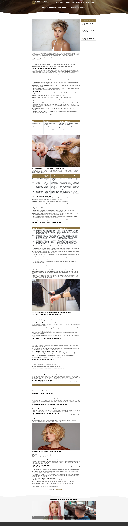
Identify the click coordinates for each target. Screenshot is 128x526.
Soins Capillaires (80, 2)
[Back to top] (125, 523)
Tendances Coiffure (59, 2)
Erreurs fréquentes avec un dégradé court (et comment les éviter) (88, 35)
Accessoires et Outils (70, 2)
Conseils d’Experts (90, 2)
